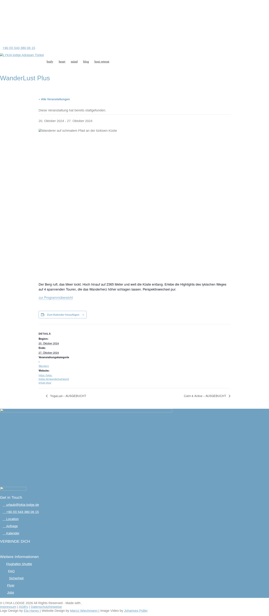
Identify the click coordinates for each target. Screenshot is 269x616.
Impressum (8, 607)
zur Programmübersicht (56, 297)
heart (62, 61)
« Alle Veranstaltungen (54, 99)
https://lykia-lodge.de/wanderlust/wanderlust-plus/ (54, 378)
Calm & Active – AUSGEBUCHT (205, 396)
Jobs (10, 592)
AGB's (23, 607)
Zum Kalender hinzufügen (63, 314)
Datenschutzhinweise (46, 607)
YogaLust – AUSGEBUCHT (67, 396)
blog (86, 61)
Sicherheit (16, 578)
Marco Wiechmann (84, 611)
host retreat (101, 61)
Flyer (10, 585)
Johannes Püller (136, 611)
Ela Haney (32, 611)
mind (74, 61)
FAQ (11, 571)
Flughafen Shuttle (19, 564)
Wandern (44, 366)
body (50, 61)
